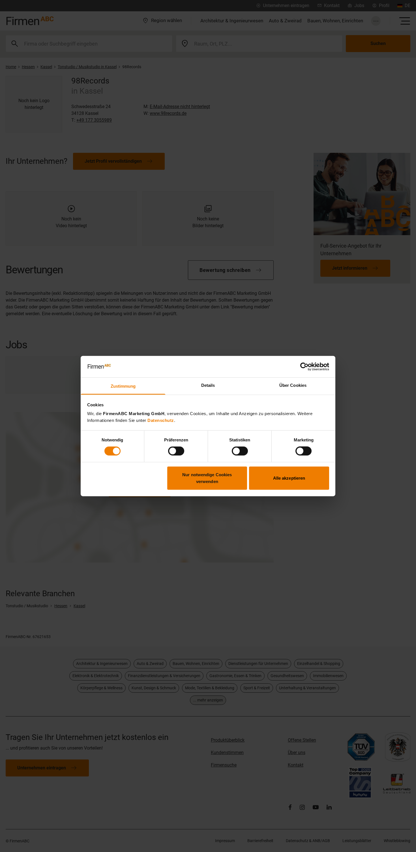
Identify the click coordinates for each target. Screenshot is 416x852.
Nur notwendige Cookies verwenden (207, 478)
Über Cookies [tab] (292, 385)
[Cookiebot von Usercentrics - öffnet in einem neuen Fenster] (304, 366)
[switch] (176, 451)
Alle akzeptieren (289, 477)
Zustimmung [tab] (123, 386)
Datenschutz (160, 420)
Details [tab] (208, 385)
